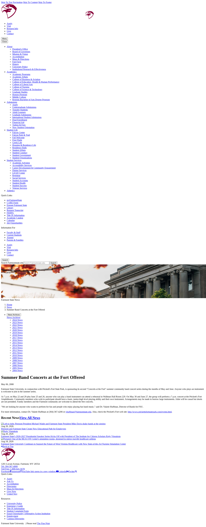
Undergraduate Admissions (24, 107)
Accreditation (18, 56)
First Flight (17, 140)
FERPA (10, 213)
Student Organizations (22, 158)
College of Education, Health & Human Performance (35, 82)
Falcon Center (18, 132)
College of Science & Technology (27, 89)
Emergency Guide (15, 506)
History (15, 64)
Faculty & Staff (13, 232)
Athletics (11, 190)
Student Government (21, 155)
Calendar (11, 220)
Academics (12, 72)
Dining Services (19, 170)
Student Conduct (19, 153)
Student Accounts (20, 180)
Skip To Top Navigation (12, 2)
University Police (20, 67)
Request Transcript (15, 210)
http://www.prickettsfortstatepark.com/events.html (150, 412)
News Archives (13, 317)
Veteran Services (19, 188)
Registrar (16, 175)
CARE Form (12, 203)
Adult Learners (19, 112)
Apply (9, 23)
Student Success (19, 185)
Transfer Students (20, 110)
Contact (10, 33)
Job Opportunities (14, 223)
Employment (12, 516)
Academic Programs (21, 74)
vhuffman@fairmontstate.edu (78, 412)
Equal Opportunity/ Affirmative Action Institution (28, 513)
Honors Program (19, 94)
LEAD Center (18, 173)
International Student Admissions (26, 117)
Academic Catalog (15, 218)
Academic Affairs (20, 77)
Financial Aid (18, 122)
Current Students (14, 235)
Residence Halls (19, 147)
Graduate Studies (19, 92)
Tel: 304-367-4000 (9, 466)
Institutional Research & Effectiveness (29, 69)
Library (10, 208)
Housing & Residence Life (24, 145)
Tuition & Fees (19, 125)
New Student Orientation (23, 127)
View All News (29, 418)
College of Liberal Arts (22, 84)
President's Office (20, 49)
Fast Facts (16, 62)
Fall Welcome (18, 137)
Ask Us (10, 481)
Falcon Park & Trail (21, 135)
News (9, 307)
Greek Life (17, 142)
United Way (12, 494)
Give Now (11, 491)
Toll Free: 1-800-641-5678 (13, 469)
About (9, 46)
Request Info (12, 28)
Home (9, 304)
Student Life (12, 130)
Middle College (19, 97)
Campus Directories (15, 518)
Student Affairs (19, 150)
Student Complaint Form (18, 511)
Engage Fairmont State (17, 205)
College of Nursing (20, 87)
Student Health (19, 183)
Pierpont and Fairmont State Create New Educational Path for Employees (33, 429)
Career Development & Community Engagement (34, 168)
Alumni (10, 237)
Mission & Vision (20, 54)
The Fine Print (43, 523)
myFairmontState (14, 200)
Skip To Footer (45, 2)
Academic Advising (21, 163)
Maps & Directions (20, 59)
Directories (11, 486)
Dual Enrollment (19, 120)
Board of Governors (21, 51)
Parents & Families (15, 240)
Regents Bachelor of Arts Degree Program (31, 99)
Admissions (12, 102)
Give (9, 31)
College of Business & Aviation (26, 79)
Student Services (14, 160)
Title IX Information (16, 215)
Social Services (19, 178)
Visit (9, 26)
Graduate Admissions (21, 115)
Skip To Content (30, 2)
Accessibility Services (22, 165)
